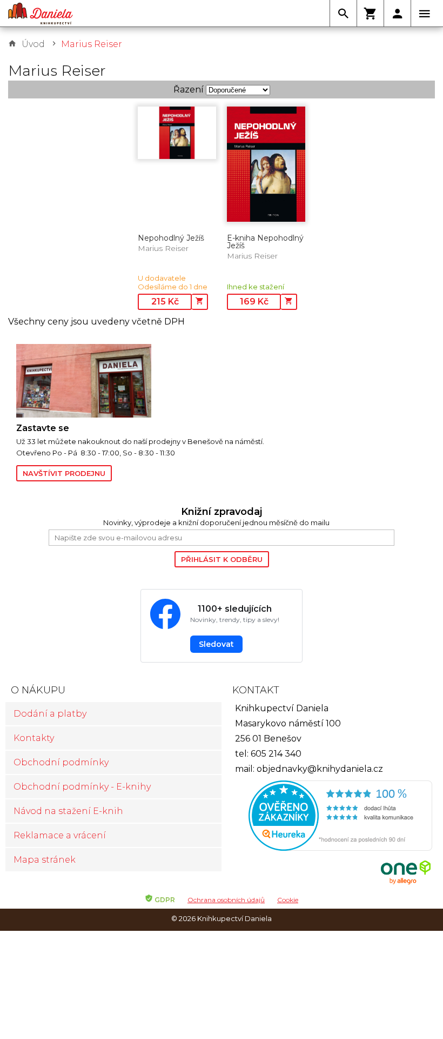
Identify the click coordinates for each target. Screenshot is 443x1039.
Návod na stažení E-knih (68, 811)
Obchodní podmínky (61, 762)
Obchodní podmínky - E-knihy (82, 787)
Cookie (287, 900)
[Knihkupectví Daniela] (40, 13)
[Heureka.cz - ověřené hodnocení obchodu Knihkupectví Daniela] (330, 817)
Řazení (188, 89)
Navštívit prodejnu (64, 473)
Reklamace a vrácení (60, 835)
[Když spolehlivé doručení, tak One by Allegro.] (406, 883)
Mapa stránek (45, 860)
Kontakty (34, 738)
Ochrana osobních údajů (226, 900)
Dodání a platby (50, 714)
